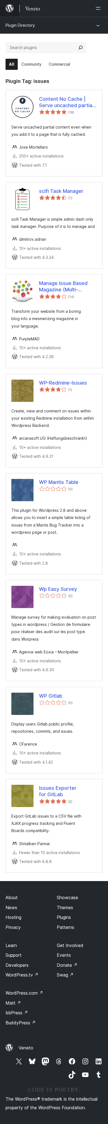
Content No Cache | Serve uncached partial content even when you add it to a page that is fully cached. (66, 102)
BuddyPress (21, 1022)
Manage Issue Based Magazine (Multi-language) (63, 286)
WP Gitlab (50, 696)
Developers (17, 965)
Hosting (13, 917)
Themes (65, 907)
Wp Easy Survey (58, 589)
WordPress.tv (22, 975)
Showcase (67, 897)
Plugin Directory (20, 25)
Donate (67, 965)
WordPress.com (24, 993)
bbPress (17, 1012)
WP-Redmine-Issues (63, 383)
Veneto (26, 1048)
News (11, 907)
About (12, 897)
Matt (13, 1003)
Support (14, 955)
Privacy (13, 927)
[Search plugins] (80, 47)
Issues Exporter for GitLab (57, 791)
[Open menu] (99, 8)
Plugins (64, 917)
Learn (11, 945)
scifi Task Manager (61, 191)
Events (64, 955)
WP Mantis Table (58, 482)
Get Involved (70, 945)
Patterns (65, 927)
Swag (65, 975)
